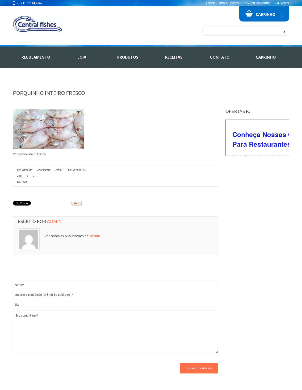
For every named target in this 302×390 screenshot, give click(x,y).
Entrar (223, 3)
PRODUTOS (127, 57)
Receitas (173, 57)
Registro (210, 3)
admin (59, 169)
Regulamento (35, 57)
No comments (77, 169)
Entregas (235, 3)
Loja (81, 57)
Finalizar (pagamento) (257, 3)
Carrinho (266, 57)
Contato (220, 57)
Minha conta (281, 3)
